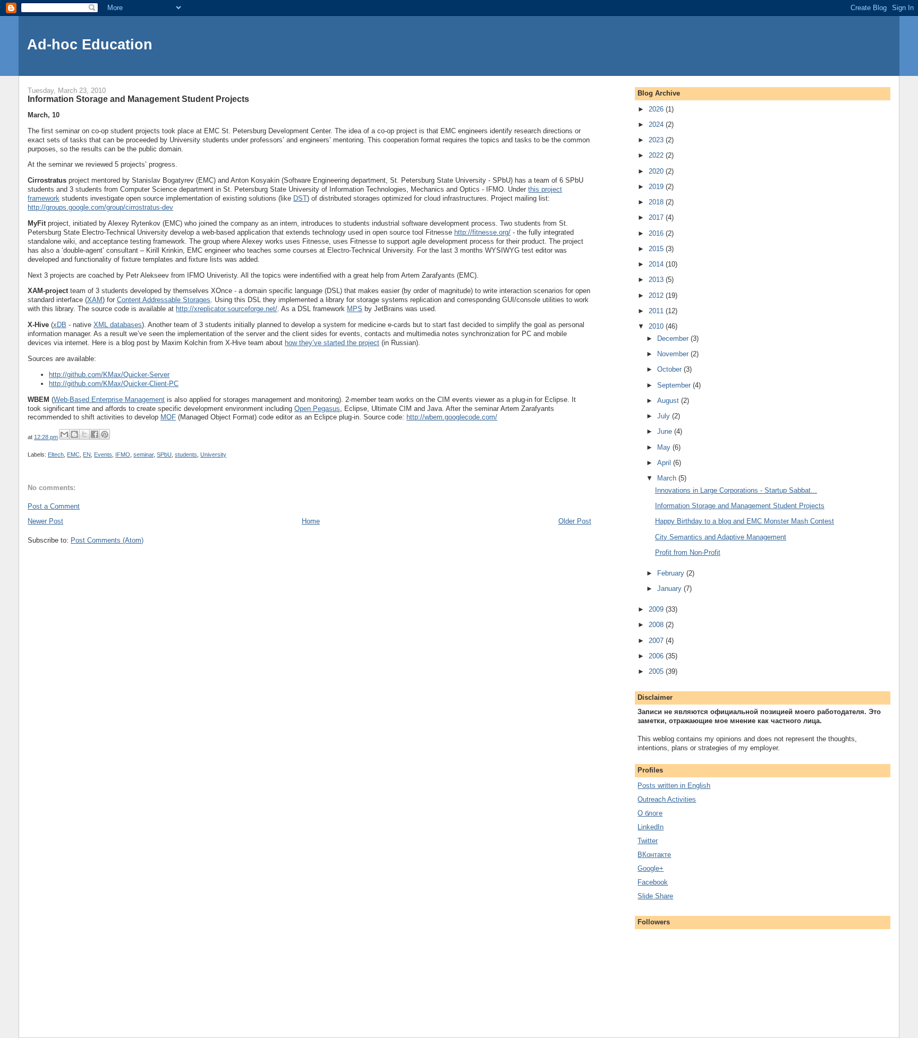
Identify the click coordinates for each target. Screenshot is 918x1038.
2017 (657, 217)
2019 (657, 187)
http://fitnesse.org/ (482, 232)
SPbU (164, 454)
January (670, 589)
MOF (168, 417)
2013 (657, 280)
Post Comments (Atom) (107, 540)
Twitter (648, 841)
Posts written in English (674, 786)
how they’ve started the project (332, 343)
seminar (143, 454)
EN (87, 454)
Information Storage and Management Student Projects (739, 506)
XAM (95, 300)
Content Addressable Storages (163, 300)
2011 (657, 311)
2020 (657, 171)
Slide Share (655, 896)
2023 (657, 140)
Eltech (56, 454)
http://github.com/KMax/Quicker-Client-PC (113, 384)
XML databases (118, 325)
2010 (657, 326)
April (665, 463)
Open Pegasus (317, 409)
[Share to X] (84, 434)
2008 (657, 625)
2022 (657, 155)
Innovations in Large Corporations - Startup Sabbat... (736, 490)
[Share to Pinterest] (104, 434)
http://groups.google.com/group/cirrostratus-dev (100, 207)
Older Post (574, 521)
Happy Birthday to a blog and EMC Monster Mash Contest (744, 521)
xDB (59, 325)
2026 (657, 109)
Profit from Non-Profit (687, 552)
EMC (73, 454)
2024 (657, 124)
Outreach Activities (667, 799)
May (665, 447)
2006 (657, 656)
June (665, 431)
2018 (657, 202)
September (675, 385)
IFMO (122, 454)
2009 (657, 609)
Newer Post (45, 521)
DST (300, 198)
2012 (657, 295)
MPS (354, 309)
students (186, 454)
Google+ (651, 868)
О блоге (650, 813)
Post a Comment (54, 506)
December (674, 338)
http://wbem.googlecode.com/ (451, 417)
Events (103, 454)
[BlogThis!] (74, 434)
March (667, 478)
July (664, 416)
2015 (657, 249)
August (669, 401)
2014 (657, 264)
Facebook (653, 882)
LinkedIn (651, 827)
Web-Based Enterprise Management (109, 400)
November (674, 354)
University (213, 454)
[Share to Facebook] (94, 434)
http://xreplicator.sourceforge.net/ (226, 309)
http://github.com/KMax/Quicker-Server (109, 375)
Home (311, 521)
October (670, 369)
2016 (657, 233)
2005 (657, 671)
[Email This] (64, 434)
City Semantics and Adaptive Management (720, 537)
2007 (657, 641)
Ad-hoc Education (89, 44)
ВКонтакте (654, 855)
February (671, 573)
